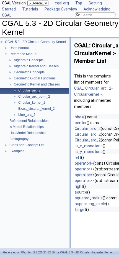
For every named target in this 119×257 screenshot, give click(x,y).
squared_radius (89, 198)
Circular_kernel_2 (31, 103)
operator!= (84, 163)
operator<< (85, 169)
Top (78, 3)
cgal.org (62, 3)
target (80, 209)
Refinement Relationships (28, 121)
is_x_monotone (89, 146)
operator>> (85, 180)
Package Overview (61, 9)
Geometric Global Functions (35, 78)
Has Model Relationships (28, 133)
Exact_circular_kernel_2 (36, 109)
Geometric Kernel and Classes (37, 84)
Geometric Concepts (29, 72)
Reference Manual (23, 54)
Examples (16, 151)
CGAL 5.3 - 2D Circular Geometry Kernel (35, 42)
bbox (79, 117)
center (81, 123)
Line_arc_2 (26, 115)
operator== (85, 175)
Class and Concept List (26, 145)
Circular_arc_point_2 (34, 96)
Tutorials (30, 9)
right (79, 186)
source (81, 192)
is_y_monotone (89, 151)
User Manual (19, 48)
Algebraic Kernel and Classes (36, 66)
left (78, 157)
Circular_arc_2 (29, 90)
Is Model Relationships (26, 127)
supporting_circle (90, 204)
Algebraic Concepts (28, 60)
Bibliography (19, 139)
